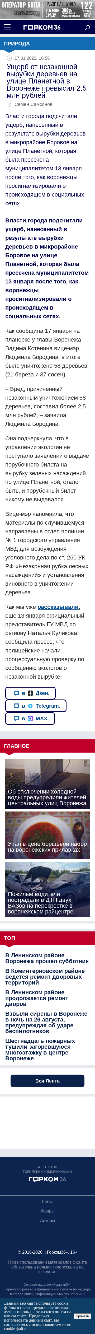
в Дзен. (36, 693)
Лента (48, 1201)
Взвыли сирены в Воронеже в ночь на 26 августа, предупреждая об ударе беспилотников (46, 1022)
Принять (82, 1316)
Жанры (47, 1211)
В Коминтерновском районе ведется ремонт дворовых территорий (45, 977)
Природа (17, 43)
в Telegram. (41, 706)
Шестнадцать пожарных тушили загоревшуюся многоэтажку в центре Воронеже (40, 1049)
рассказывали (58, 607)
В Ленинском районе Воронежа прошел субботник (47, 958)
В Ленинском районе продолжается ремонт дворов (36, 998)
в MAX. (35, 718)
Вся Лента (47, 1081)
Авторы (47, 1220)
